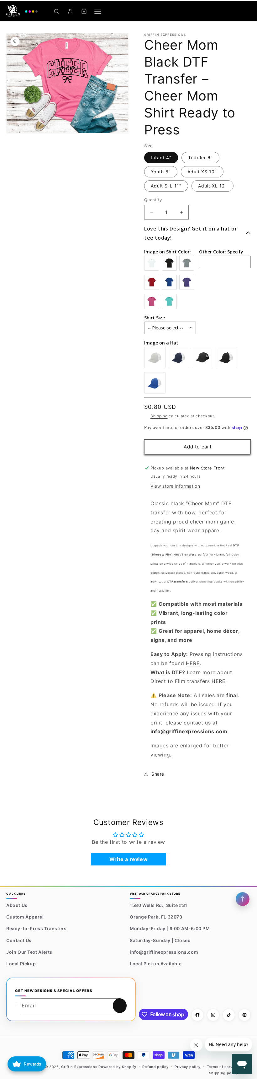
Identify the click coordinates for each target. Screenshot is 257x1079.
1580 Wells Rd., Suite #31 (158, 905)
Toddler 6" (200, 157)
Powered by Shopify (117, 1067)
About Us (17, 905)
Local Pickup (21, 963)
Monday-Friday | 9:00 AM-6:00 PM (170, 928)
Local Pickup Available (155, 963)
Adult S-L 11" (166, 185)
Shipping (159, 416)
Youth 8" (161, 171)
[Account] (70, 11)
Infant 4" (161, 157)
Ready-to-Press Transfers (36, 928)
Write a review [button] (128, 859)
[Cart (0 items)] (84, 11)
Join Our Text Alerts (29, 952)
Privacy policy (188, 1067)
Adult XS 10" (202, 171)
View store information (175, 486)
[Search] (56, 11)
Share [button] (157, 774)
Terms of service (222, 1067)
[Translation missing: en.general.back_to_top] (242, 899)
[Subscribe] (120, 1005)
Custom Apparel (25, 916)
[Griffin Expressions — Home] (22, 11)
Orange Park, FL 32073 (156, 916)
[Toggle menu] (98, 11)
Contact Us (19, 940)
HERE (193, 663)
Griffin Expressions (79, 1067)
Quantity (153, 199)
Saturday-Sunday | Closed (160, 940)
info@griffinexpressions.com (164, 952)
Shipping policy (224, 1073)
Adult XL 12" (212, 185)
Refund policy (155, 1067)
